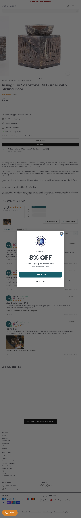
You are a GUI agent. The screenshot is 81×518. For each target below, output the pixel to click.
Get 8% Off (40, 274)
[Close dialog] (61, 233)
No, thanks (40, 281)
